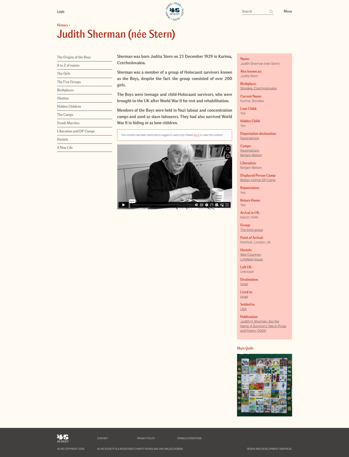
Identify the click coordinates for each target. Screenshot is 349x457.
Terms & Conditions (189, 438)
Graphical (285, 448)
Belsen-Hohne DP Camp (258, 180)
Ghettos (63, 98)
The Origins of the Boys (74, 57)
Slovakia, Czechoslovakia (258, 88)
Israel (244, 284)
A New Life (65, 147)
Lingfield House (251, 259)
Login (60, 11)
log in (197, 135)
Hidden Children (69, 106)
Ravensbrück (249, 138)
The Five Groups (69, 82)
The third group (251, 230)
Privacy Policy (146, 438)
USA (243, 309)
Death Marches (68, 123)
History (62, 25)
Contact (102, 438)
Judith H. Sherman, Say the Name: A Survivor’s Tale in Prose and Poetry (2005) (263, 326)
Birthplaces (65, 90)
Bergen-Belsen (251, 155)
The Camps (65, 115)
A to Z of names (68, 65)
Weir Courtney (250, 255)
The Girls (63, 73)
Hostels (62, 139)
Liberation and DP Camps (76, 131)
